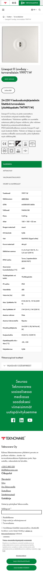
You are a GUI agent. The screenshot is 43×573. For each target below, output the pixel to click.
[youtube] (30, 420)
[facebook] (13, 420)
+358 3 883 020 (8, 466)
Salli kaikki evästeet (21, 568)
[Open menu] (3, 10)
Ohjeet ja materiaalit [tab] (11, 184)
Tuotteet (9, 17)
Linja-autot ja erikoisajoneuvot (14, 520)
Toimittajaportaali (8, 494)
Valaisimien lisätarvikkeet (19, 365)
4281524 (25, 199)
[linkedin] (21, 420)
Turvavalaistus (8, 523)
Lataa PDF (8, 90)
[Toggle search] (39, 10)
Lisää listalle (9, 79)
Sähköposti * (6, 509)
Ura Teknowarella (8, 486)
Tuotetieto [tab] (7, 164)
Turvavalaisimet (18, 17)
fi (34, 10)
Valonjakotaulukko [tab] (11, 177)
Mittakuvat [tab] (7, 171)
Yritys (3, 483)
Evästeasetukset (21, 556)
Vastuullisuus (6, 490)
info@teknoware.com (9, 470)
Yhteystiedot (5, 479)
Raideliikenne (8, 517)
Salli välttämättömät (21, 561)
